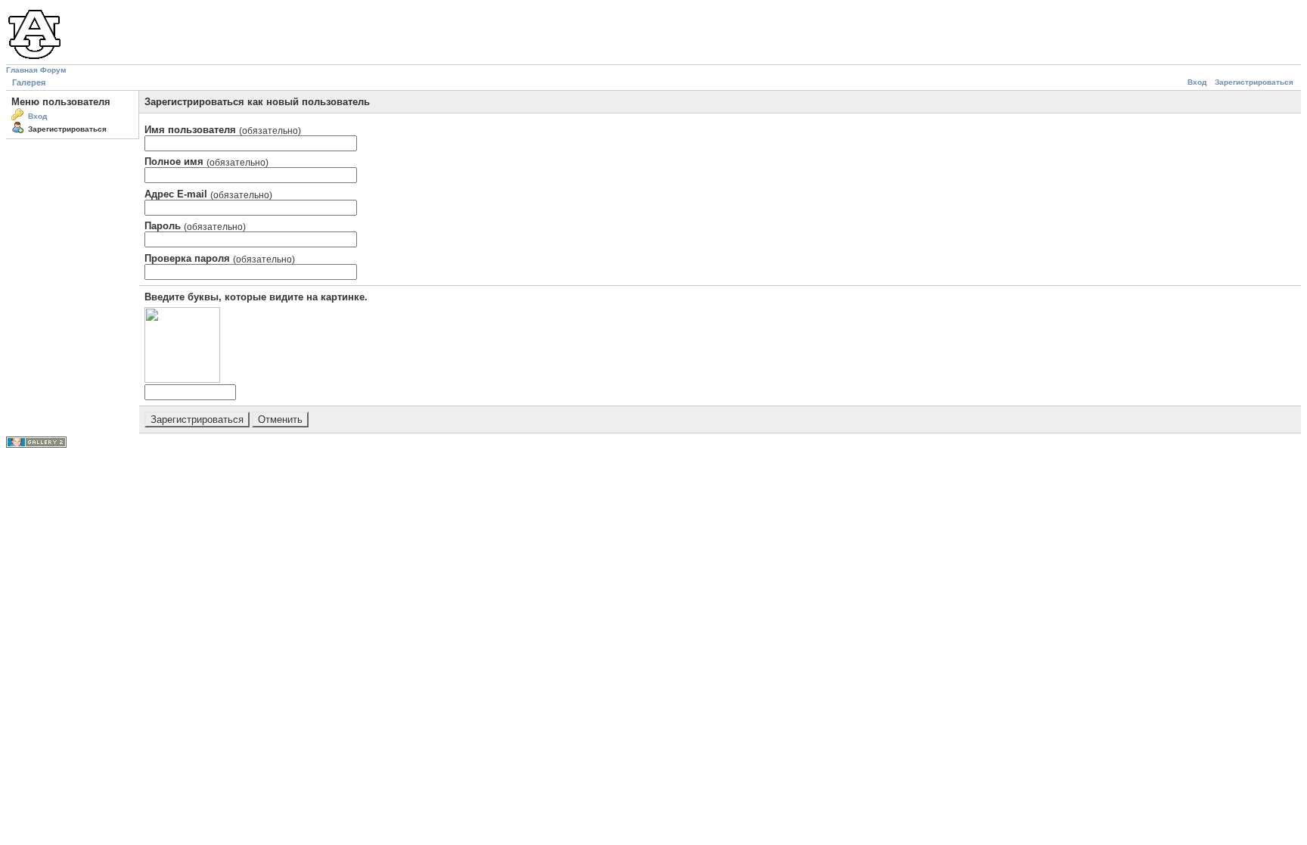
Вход (1196, 82)
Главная (22, 70)
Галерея (28, 82)
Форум (53, 70)
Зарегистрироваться (1254, 82)
